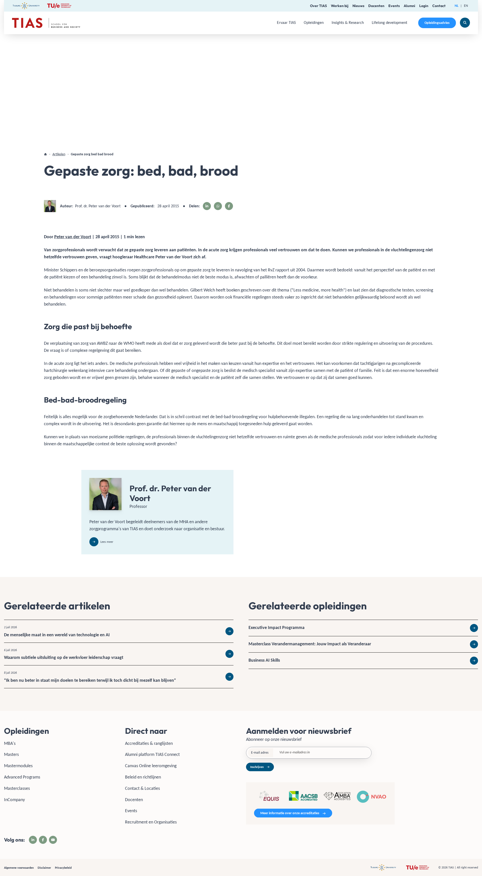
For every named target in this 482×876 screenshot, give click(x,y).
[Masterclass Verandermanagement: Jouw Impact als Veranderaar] (363, 644)
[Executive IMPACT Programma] (363, 628)
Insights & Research (348, 22)
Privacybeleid (63, 867)
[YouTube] (53, 840)
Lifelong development (389, 22)
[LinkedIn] (33, 840)
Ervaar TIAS (286, 22)
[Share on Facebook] (229, 206)
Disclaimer (44, 867)
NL (456, 6)
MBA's (10, 743)
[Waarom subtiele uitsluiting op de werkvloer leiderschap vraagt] (118, 654)
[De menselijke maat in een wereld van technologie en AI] (118, 631)
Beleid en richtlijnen (143, 777)
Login (423, 6)
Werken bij (339, 6)
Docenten (376, 6)
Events (394, 6)
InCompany (14, 799)
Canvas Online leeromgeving (150, 765)
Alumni (409, 6)
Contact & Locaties (142, 788)
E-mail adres (259, 752)
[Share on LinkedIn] (207, 206)
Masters (11, 754)
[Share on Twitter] (218, 206)
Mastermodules (18, 765)
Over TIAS (318, 6)
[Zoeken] (465, 23)
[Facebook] (43, 840)
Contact (439, 6)
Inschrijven (257, 767)
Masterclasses (17, 788)
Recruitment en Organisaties (151, 822)
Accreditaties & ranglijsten (149, 743)
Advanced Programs (22, 777)
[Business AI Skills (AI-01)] (363, 661)
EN (466, 6)
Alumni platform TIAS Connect (152, 754)
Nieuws (358, 6)
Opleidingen (314, 22)
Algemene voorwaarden (19, 867)
